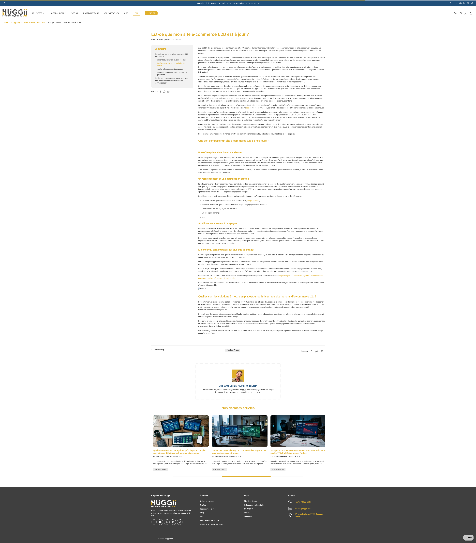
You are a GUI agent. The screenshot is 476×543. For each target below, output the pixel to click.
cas (247, 108)
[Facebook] (457, 3)
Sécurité (247, 513)
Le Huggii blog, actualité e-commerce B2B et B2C (27, 23)
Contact (203, 505)
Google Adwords (253, 201)
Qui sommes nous (207, 501)
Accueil (5, 23)
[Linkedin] (464, 3)
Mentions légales (250, 501)
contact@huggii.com (303, 509)
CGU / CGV (248, 509)
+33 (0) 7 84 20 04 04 (303, 502)
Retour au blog (159, 350)
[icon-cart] (471, 13)
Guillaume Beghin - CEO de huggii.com (238, 386)
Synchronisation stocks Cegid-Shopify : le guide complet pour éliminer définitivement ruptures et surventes (177, 451)
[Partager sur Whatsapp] (165, 92)
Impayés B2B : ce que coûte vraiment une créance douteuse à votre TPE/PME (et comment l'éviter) (297, 451)
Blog (202, 513)
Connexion (248, 517)
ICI (241, 3)
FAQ (201, 517)
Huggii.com (169, 539)
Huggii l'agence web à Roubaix (211, 524)
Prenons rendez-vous (208, 509)
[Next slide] (450, 3)
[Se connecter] (465, 13)
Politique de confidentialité (254, 505)
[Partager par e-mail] (169, 92)
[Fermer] (26, 535)
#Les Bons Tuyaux (233, 350)
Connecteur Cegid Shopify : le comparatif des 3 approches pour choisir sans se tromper (237, 451)
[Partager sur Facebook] (161, 92)
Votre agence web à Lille (209, 520)
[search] (461, 13)
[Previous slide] (4, 3)
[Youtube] (460, 3)
